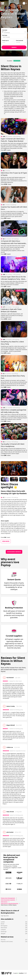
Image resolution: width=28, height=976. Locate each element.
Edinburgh (3, 931)
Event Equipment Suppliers (8, 900)
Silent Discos (4, 901)
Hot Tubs (3, 939)
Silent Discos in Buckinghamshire (9, 903)
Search (18, 3)
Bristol (2, 923)
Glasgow (3, 933)
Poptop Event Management (8, 898)
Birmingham (4, 925)
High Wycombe (5, 915)
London (3, 922)
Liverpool (3, 929)
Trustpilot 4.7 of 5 (20, 973)
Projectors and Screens (7, 941)
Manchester (4, 927)
